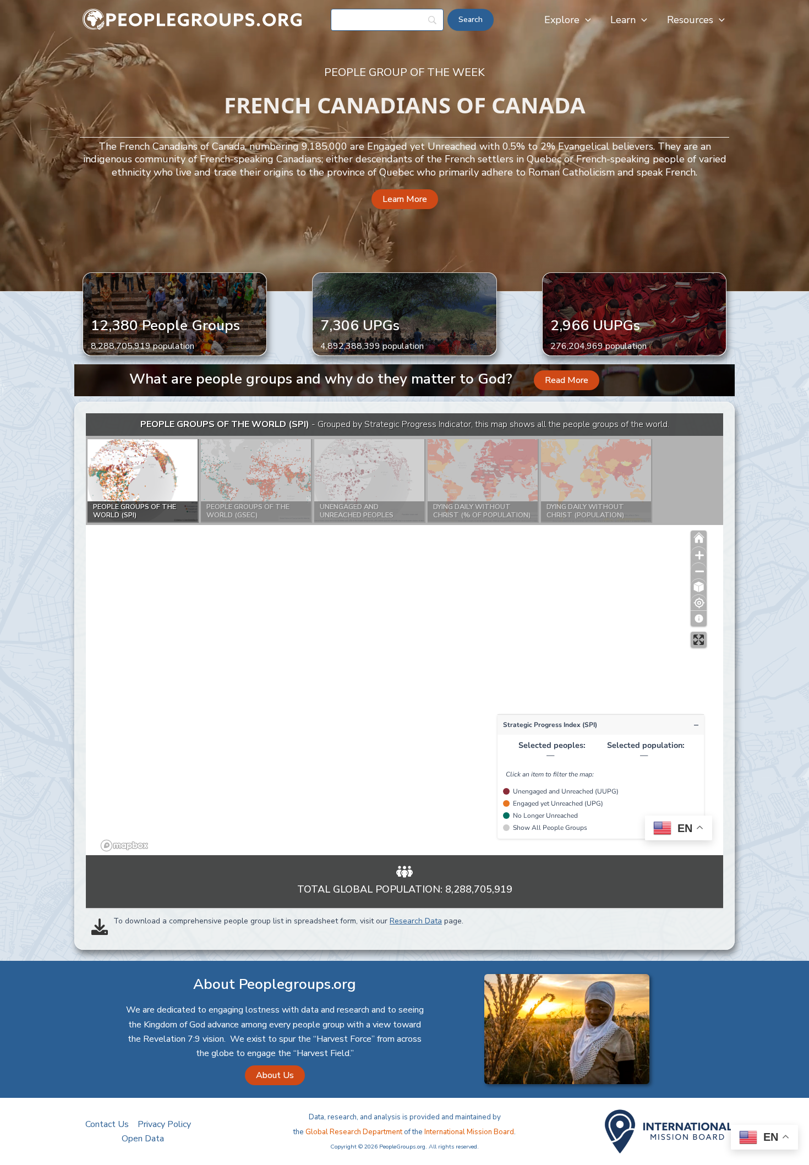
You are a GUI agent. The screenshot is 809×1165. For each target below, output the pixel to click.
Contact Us (107, 1124)
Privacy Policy (164, 1124)
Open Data (143, 1139)
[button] (585, 20)
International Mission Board (469, 1132)
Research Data (416, 921)
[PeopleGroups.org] (193, 19)
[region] (404, 634)
